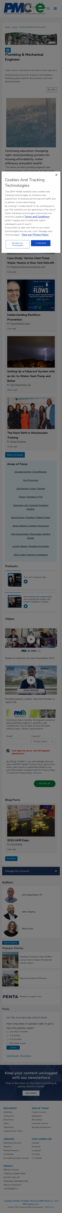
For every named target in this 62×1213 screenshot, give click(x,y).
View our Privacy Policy (35, 234)
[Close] (56, 175)
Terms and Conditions (37, 216)
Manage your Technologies (17, 244)
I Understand (40, 243)
